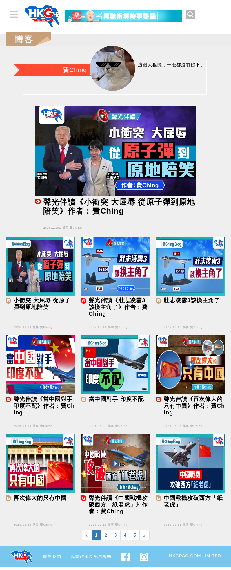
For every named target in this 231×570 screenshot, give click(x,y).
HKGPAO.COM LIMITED (195, 555)
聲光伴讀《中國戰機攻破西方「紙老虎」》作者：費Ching (118, 504)
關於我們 (52, 556)
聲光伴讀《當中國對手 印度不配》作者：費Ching (44, 406)
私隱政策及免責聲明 (91, 556)
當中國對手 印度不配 (116, 399)
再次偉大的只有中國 (40, 498)
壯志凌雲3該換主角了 (192, 300)
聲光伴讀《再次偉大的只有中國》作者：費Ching (194, 406)
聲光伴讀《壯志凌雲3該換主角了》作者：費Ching (118, 307)
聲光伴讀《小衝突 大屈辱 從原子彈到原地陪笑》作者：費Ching (119, 206)
